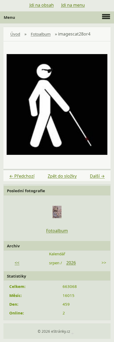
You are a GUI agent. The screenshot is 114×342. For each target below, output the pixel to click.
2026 (71, 263)
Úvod (15, 34)
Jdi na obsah (41, 5)
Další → (97, 176)
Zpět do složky (62, 176)
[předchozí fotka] (12, 104)
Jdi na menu (73, 5)
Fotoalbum (41, 34)
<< (17, 263)
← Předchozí (21, 176)
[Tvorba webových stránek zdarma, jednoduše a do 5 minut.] (73, 331)
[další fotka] (102, 104)
